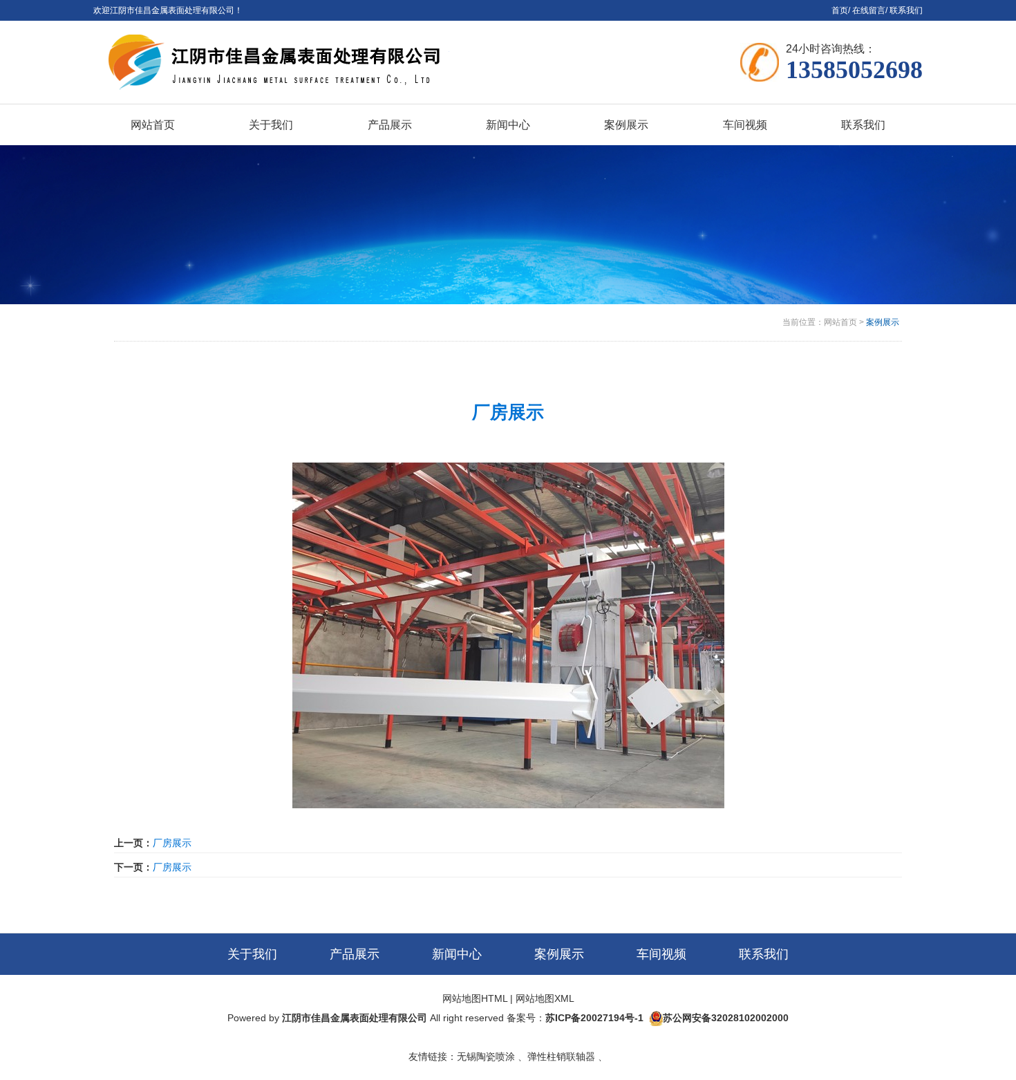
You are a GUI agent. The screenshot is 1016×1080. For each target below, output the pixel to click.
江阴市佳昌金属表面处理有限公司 (354, 1017)
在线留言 (868, 10)
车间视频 (661, 954)
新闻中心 (457, 954)
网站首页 (840, 322)
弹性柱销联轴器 (561, 1056)
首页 (839, 10)
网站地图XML (545, 998)
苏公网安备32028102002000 (726, 1017)
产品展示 (354, 954)
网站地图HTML (474, 998)
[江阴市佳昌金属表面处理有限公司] (315, 62)
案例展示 (882, 322)
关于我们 (252, 954)
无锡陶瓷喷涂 (486, 1056)
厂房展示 (172, 842)
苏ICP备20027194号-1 (594, 1017)
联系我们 (906, 10)
